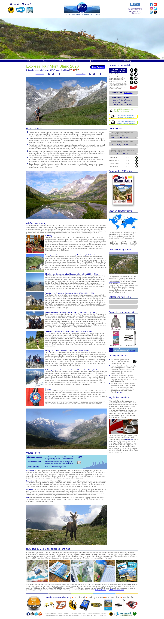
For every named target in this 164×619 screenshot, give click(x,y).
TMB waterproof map (116, 590)
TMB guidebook (100, 590)
